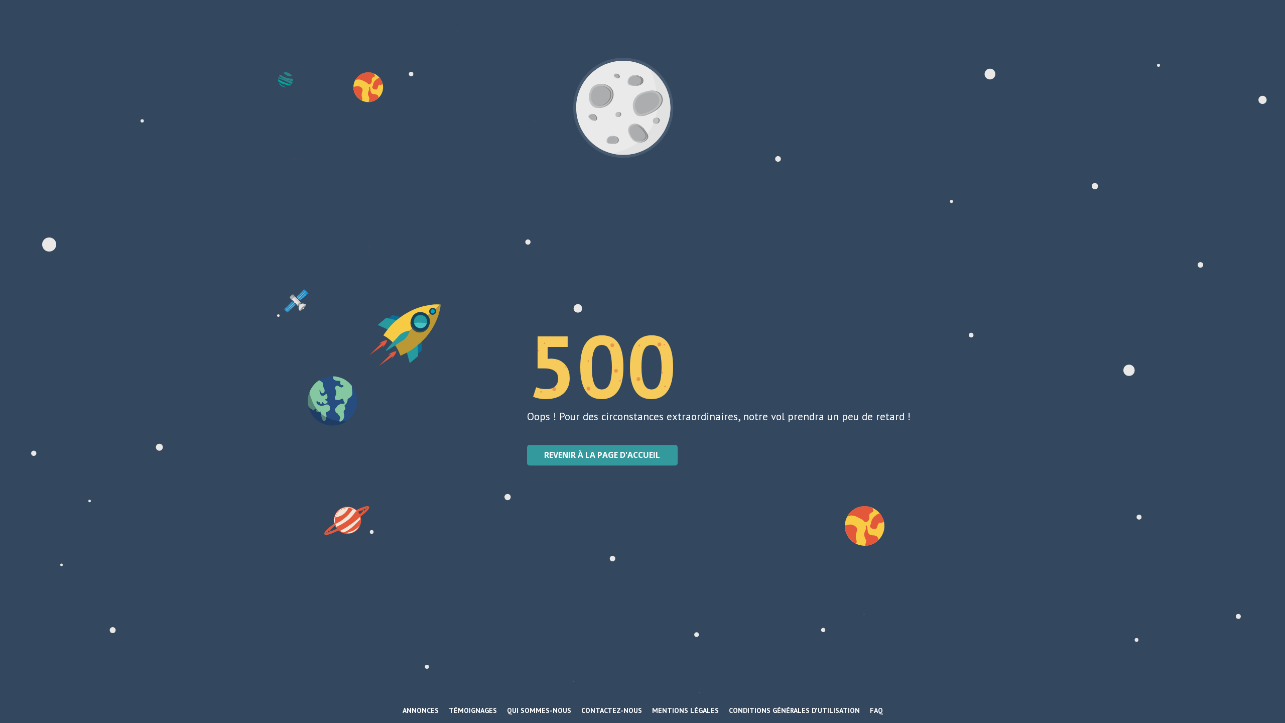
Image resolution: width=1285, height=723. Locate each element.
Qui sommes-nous (539, 710)
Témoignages (473, 710)
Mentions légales (685, 710)
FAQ (876, 710)
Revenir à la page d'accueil (602, 454)
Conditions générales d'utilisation (794, 710)
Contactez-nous (611, 710)
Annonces (421, 710)
